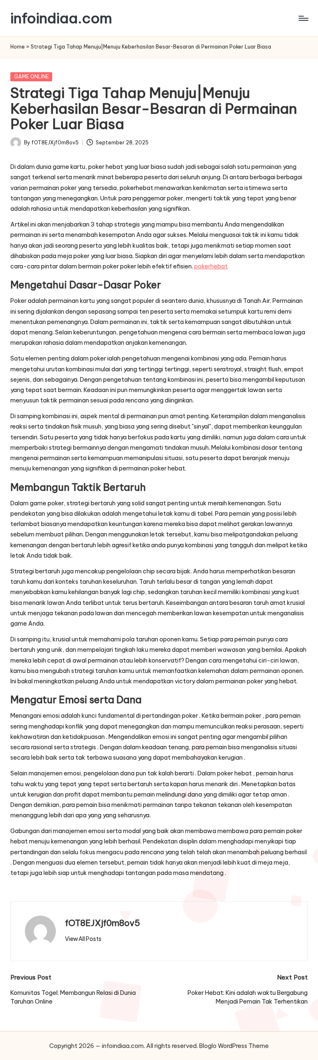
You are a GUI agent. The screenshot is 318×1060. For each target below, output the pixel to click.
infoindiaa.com (61, 18)
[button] (83, 939)
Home (17, 47)
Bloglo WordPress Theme (234, 1046)
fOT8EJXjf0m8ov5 (102, 923)
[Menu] (303, 18)
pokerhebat (211, 266)
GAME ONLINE (31, 76)
